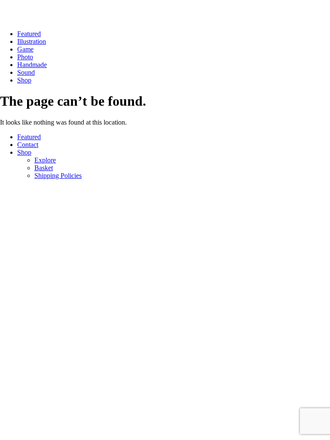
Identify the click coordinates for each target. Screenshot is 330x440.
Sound (26, 72)
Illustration (31, 41)
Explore (45, 160)
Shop (24, 80)
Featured (29, 33)
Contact (27, 144)
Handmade (32, 64)
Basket (43, 167)
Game (25, 49)
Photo (25, 57)
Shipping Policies (58, 175)
